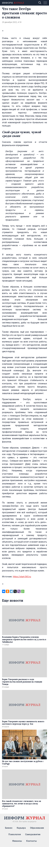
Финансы (17, 841)
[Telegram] (11, 591)
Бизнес (8, 828)
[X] (15, 591)
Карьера (21, 828)
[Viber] (19, 591)
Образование (37, 828)
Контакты (31, 841)
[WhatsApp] (22, 591)
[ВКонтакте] (3, 591)
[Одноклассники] (7, 591)
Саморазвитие (33, 834)
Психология (14, 834)
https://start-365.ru (22, 576)
